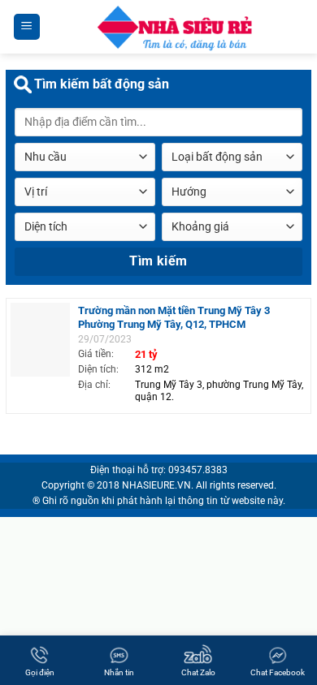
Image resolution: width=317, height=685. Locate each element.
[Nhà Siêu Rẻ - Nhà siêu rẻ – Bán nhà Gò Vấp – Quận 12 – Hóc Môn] (173, 27)
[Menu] (27, 27)
